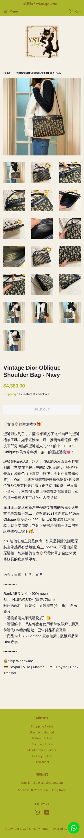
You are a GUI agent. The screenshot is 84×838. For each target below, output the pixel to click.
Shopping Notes (42, 726)
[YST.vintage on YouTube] (46, 813)
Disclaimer (42, 762)
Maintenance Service (42, 750)
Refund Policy (42, 738)
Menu (13, 11)
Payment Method (42, 732)
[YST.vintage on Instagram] (37, 813)
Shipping (9, 394)
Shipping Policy (42, 744)
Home (6, 72)
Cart (78, 11)
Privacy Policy (42, 756)
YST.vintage (40, 828)
